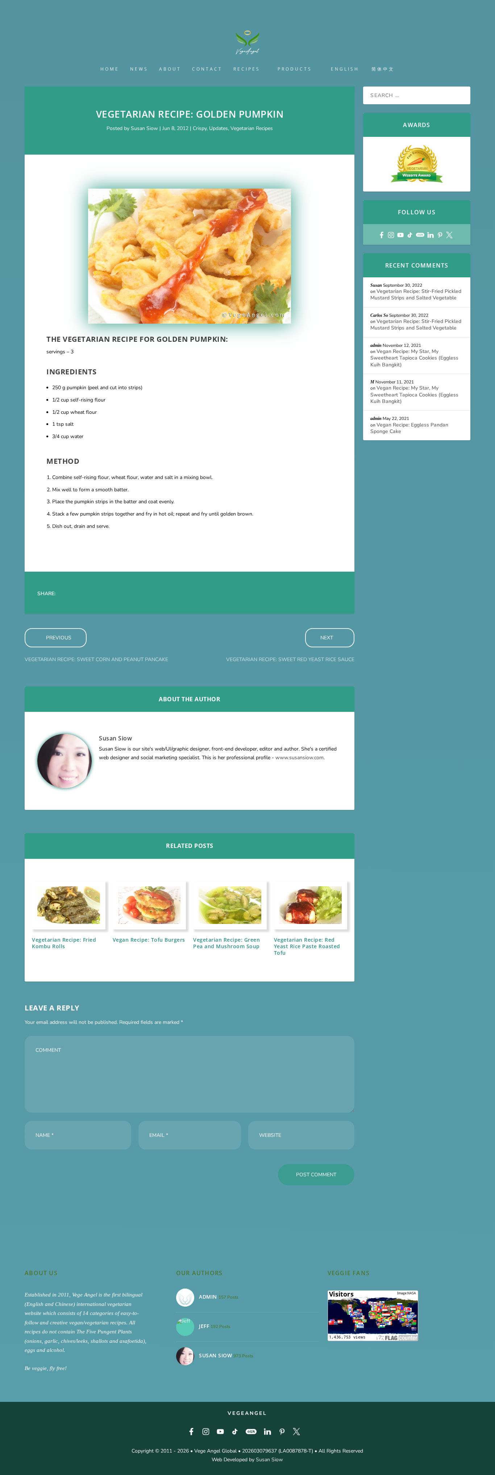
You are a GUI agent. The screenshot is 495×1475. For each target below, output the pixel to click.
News (139, 69)
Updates (218, 128)
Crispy (200, 128)
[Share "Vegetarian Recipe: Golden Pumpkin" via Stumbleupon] (169, 594)
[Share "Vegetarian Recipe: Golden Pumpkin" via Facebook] (68, 594)
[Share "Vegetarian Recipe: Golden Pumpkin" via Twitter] (82, 594)
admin (376, 345)
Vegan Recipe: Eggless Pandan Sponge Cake (409, 428)
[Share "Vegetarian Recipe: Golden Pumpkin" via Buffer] (154, 594)
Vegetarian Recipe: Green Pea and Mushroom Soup (226, 943)
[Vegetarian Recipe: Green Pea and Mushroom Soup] (230, 905)
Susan (376, 285)
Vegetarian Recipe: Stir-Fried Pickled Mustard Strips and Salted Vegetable (415, 294)
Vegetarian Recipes (251, 128)
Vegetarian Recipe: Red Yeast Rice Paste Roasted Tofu (307, 946)
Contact (207, 69)
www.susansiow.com (299, 757)
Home (109, 69)
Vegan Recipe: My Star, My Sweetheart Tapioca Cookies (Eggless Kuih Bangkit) (414, 358)
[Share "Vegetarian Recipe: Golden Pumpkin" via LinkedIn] (140, 594)
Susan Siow (144, 128)
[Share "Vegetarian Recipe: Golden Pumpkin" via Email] (183, 594)
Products (295, 69)
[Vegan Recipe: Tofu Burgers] (149, 905)
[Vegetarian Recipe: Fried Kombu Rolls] (68, 905)
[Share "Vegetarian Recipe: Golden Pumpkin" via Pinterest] (125, 594)
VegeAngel (247, 1413)
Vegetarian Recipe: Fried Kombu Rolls (64, 943)
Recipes (246, 69)
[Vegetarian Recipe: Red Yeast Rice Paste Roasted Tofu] (310, 905)
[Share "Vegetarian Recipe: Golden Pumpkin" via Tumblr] (111, 594)
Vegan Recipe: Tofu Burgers (149, 939)
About (170, 69)
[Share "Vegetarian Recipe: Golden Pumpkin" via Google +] (97, 594)
